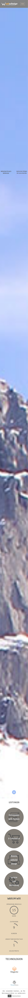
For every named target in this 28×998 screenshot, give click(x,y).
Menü (22, 4)
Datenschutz (16, 996)
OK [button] (9, 996)
